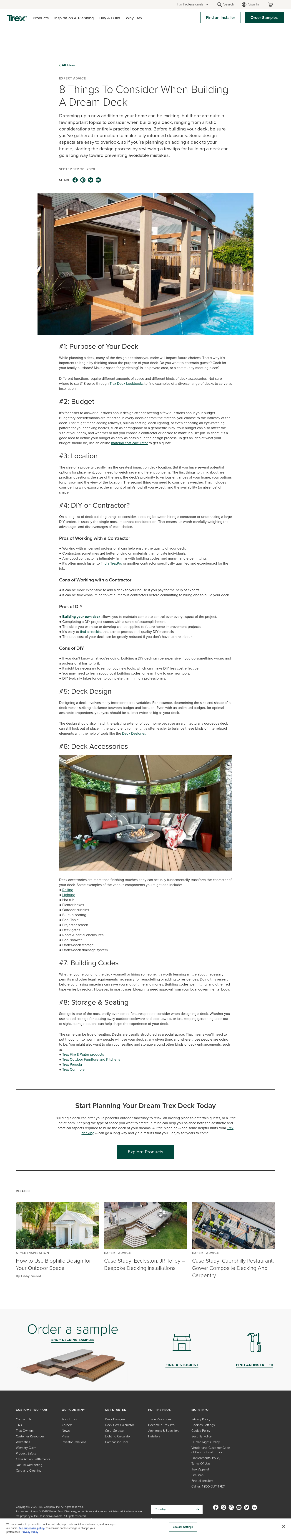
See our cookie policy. (32, 1528)
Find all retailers (202, 1480)
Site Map (197, 1475)
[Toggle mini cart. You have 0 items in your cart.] (271, 4)
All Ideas (68, 65)
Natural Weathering (29, 1464)
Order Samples (264, 17)
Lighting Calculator (118, 1436)
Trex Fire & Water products (83, 1054)
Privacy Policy (200, 1419)
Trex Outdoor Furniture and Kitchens (91, 1059)
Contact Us (23, 1419)
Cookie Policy (200, 1430)
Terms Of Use (200, 1463)
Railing (67, 889)
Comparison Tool (116, 1442)
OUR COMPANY (73, 1410)
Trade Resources (159, 1419)
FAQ (19, 1425)
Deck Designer (115, 1419)
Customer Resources (30, 1436)
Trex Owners (24, 1430)
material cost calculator (129, 443)
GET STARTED (115, 1410)
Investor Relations (74, 1442)
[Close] (284, 1526)
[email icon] (98, 180)
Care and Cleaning (29, 1470)
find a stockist (91, 631)
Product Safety (26, 1453)
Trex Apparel (200, 1469)
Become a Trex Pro (161, 1425)
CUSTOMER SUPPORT (32, 1410)
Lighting (68, 894)
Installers (154, 1436)
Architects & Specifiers (163, 1430)
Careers (67, 1425)
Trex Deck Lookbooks (126, 383)
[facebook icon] (75, 180)
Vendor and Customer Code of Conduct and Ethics (210, 1450)
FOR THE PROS (159, 1410)
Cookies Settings (183, 1527)
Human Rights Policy (205, 1442)
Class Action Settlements (33, 1459)
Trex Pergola (72, 1064)
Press (65, 1436)
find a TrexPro (111, 563)
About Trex (69, 1419)
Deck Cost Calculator (119, 1425)
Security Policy (201, 1436)
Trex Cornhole (73, 1069)
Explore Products (145, 1151)
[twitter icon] (90, 180)
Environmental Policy (205, 1458)
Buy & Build (109, 18)
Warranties (23, 1442)
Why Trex (134, 18)
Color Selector (115, 1430)
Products (41, 18)
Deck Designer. (134, 733)
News (66, 1430)
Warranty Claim (26, 1447)
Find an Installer (220, 17)
